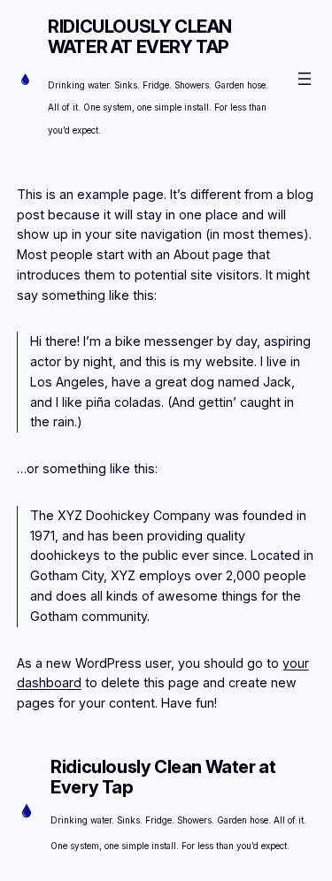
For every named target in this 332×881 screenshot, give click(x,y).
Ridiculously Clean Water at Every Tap (140, 36)
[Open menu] (304, 78)
